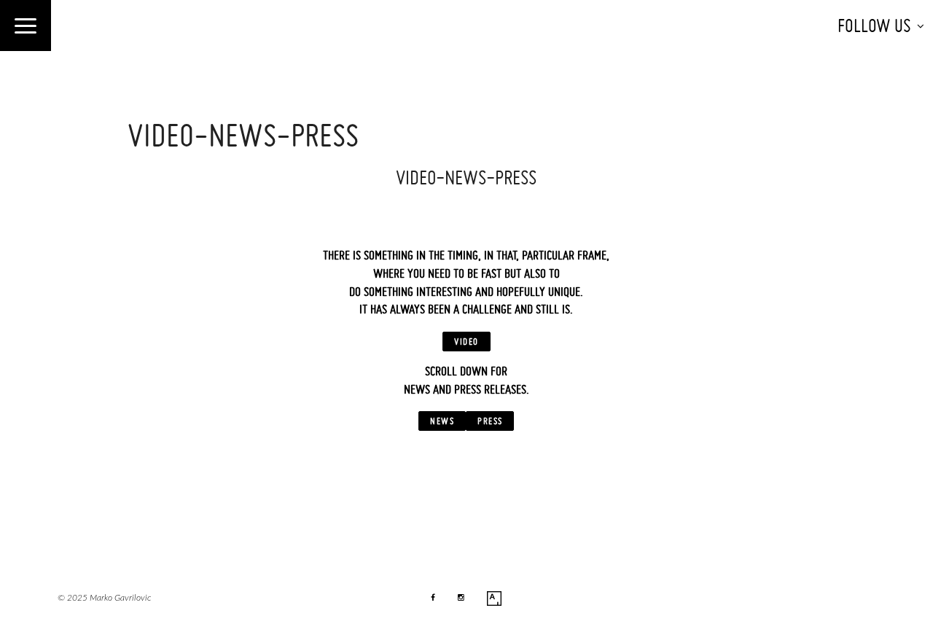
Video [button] (466, 341)
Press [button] (489, 420)
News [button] (442, 420)
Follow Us (874, 25)
